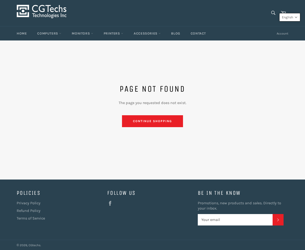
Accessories (146, 33)
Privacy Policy (29, 203)
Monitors (81, 33)
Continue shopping (152, 121)
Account (282, 33)
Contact (198, 33)
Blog (175, 33)
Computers (48, 33)
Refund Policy (29, 210)
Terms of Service (31, 218)
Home (22, 33)
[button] (290, 17)
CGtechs (35, 245)
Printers (112, 33)
